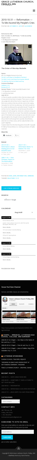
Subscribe (7, 437)
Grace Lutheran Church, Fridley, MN (17, 2)
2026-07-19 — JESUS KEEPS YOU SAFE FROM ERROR (17, 392)
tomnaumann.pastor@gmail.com (11, 417)
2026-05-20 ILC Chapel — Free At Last (13, 345)
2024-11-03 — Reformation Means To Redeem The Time (25, 147)
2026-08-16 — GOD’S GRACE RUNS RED (13, 377)
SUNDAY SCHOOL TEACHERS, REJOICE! (13, 359)
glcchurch (28, 26)
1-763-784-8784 (6, 415)
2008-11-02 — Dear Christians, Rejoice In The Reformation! (7, 159)
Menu (33, 10)
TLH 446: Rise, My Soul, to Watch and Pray (12, 81)
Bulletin (23, 68)
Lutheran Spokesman (13, 356)
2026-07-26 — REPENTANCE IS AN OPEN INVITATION (18, 389)
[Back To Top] (18, 448)
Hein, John (12, 176)
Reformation (22, 176)
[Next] (32, 213)
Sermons (31, 176)
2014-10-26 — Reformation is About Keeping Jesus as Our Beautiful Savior (8, 147)
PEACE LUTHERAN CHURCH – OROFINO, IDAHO (16, 368)
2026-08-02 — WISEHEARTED (10, 386)
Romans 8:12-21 (5, 87)
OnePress (12, 455)
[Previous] (4, 213)
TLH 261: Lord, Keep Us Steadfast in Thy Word (13, 77)
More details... (7, 227)
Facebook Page (8, 268)
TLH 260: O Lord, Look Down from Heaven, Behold (15, 79)
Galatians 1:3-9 (5, 85)
